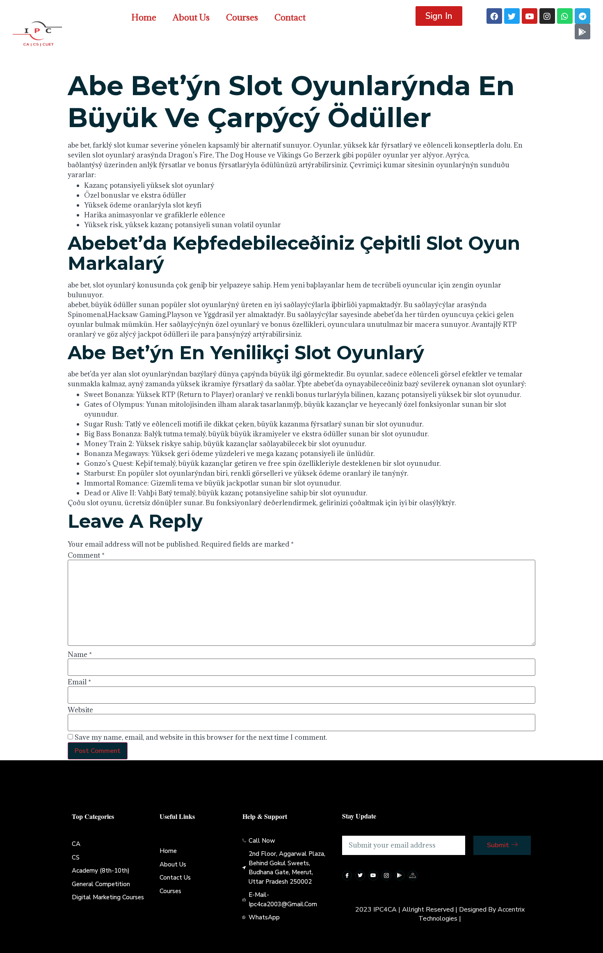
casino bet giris (495, 155)
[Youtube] (529, 16)
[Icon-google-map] (413, 875)
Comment (86, 555)
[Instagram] (547, 16)
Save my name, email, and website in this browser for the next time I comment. (201, 737)
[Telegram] (582, 16)
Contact (290, 17)
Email (79, 682)
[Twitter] (512, 16)
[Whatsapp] (565, 16)
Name (80, 654)
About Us (191, 17)
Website (80, 710)
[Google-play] (582, 31)
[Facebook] (494, 16)
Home (143, 17)
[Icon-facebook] (347, 875)
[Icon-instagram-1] (386, 875)
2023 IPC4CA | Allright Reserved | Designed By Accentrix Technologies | (440, 914)
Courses (242, 17)
